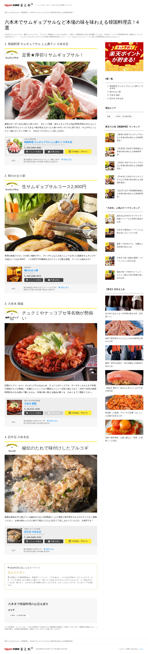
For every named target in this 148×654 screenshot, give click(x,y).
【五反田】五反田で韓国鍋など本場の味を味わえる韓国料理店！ (130, 151)
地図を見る (67, 160)
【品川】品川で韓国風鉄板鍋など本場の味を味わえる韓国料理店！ (130, 193)
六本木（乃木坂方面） (18, 615)
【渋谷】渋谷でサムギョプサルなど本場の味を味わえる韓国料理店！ (130, 165)
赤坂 (109, 116)
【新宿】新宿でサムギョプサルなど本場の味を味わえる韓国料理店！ (130, 137)
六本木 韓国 (115, 95)
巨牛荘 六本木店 (116, 98)
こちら (140, 649)
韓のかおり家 (115, 92)
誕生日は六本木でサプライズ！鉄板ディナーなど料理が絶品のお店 (130, 219)
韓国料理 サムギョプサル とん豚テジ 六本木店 (38, 44)
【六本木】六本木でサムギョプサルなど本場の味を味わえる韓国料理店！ (130, 179)
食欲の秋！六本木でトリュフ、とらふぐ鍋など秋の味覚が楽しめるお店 (130, 275)
